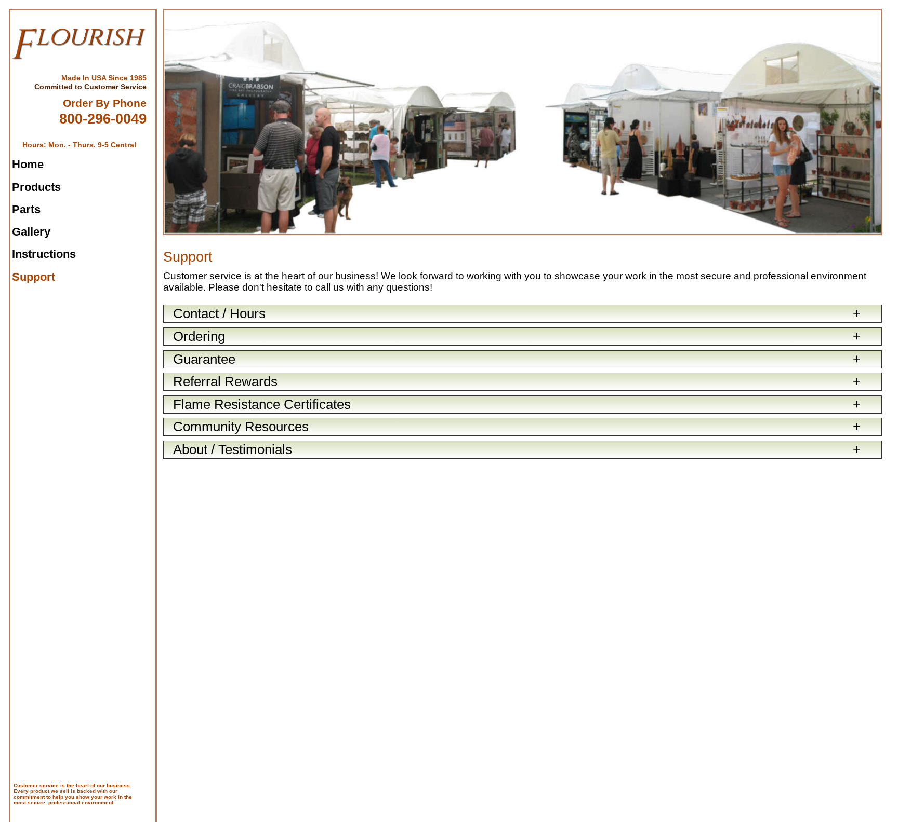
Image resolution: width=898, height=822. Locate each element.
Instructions (44, 254)
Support (33, 276)
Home (28, 164)
